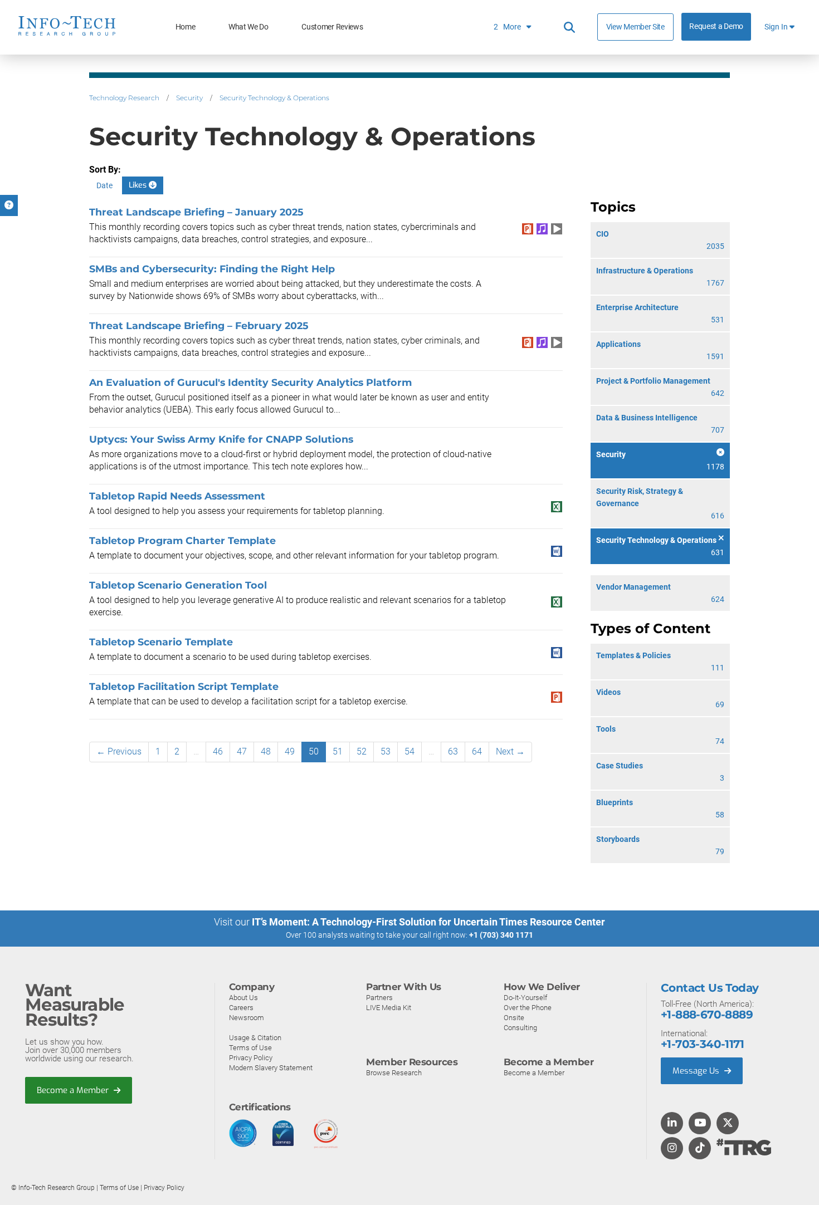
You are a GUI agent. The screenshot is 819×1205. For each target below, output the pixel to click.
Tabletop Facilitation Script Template (184, 686)
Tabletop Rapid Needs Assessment (177, 496)
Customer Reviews (332, 27)
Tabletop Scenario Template (161, 642)
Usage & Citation (255, 1037)
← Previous (119, 751)
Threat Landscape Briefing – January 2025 (196, 212)
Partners (379, 997)
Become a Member (74, 1090)
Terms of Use (250, 1048)
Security (189, 98)
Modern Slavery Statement (271, 1068)
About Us (243, 997)
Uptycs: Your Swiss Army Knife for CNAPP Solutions (221, 439)
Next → (510, 751)
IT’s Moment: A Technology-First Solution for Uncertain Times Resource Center (428, 922)
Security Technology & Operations (274, 98)
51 (338, 751)
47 (242, 751)
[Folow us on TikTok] (700, 1149)
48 (266, 751)
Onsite (514, 1017)
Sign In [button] (776, 27)
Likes (139, 185)
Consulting (520, 1027)
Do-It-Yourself (525, 997)
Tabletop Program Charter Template (182, 540)
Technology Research (124, 98)
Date (104, 185)
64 (477, 751)
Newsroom (246, 1017)
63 (453, 751)
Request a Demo (716, 26)
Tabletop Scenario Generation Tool (178, 585)
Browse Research (394, 1073)
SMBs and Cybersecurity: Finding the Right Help (212, 269)
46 (218, 751)
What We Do (248, 27)
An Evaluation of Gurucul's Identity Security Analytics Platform (250, 382)
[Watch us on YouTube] (700, 1124)
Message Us (697, 1070)
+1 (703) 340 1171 (501, 934)
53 (386, 751)
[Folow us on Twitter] (728, 1124)
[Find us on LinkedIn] (672, 1124)
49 (290, 751)
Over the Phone (528, 1007)
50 (314, 751)
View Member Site (635, 26)
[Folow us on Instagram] (672, 1149)
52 (362, 751)
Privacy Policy (250, 1058)
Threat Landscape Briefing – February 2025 (198, 325)
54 (409, 751)
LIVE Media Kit (388, 1007)
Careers (241, 1007)
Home (186, 27)
